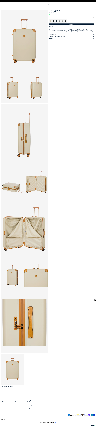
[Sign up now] (94, 399)
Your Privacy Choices (50, 422)
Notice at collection (43, 422)
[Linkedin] (76, 402)
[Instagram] (73, 402)
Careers (15, 400)
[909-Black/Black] (65, 21)
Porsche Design (3, 400)
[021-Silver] (59, 21)
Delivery (28, 404)
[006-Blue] (56, 21)
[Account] (91, 4)
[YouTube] (75, 402)
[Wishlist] (92, 4)
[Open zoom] (24, 41)
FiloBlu (4, 419)
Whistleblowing (16, 405)
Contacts (15, 401)
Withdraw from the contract (30, 405)
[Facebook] (72, 402)
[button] (93, 10)
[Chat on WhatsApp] (95, 300)
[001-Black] (53, 21)
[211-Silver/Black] (62, 21)
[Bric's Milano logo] (48, 5)
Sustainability (15, 404)
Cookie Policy (29, 401)
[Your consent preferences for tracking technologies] (94, 425)
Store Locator (2, 401)
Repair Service (29, 409)
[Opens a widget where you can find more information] (93, 426)
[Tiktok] (78, 402)
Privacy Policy (29, 400)
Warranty (28, 408)
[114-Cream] (50, 21)
